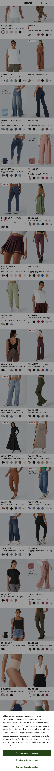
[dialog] (27, 385)
